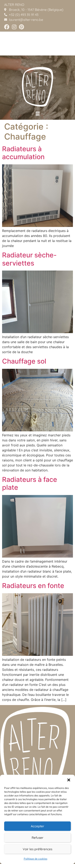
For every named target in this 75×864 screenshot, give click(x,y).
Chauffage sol (24, 361)
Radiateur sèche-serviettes (29, 259)
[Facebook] (6, 26)
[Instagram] (14, 26)
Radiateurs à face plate (29, 483)
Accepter (37, 826)
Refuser (37, 838)
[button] (69, 780)
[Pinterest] (21, 26)
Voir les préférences (37, 849)
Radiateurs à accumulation (23, 153)
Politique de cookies (35, 858)
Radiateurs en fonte (33, 586)
